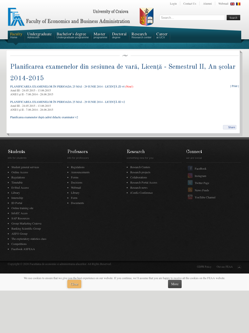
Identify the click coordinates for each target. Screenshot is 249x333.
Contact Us (189, 3)
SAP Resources (20, 218)
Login (173, 3)
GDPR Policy (204, 266)
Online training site (22, 208)
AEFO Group (19, 233)
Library (15, 193)
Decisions (76, 182)
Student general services (25, 167)
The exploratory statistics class (28, 239)
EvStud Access (20, 187)
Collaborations (138, 177)
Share (231, 127)
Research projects (140, 172)
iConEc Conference (141, 193)
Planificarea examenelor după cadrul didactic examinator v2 (44, 117)
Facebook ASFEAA (23, 249)
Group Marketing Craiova (26, 223)
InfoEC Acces (19, 213)
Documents (77, 203)
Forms (75, 177)
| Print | (234, 86)
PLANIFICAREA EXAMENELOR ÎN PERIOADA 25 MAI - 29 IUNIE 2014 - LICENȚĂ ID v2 (67, 102)
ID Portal (16, 203)
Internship (17, 198)
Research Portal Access (143, 182)
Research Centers (140, 167)
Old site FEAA (225, 266)
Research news (139, 187)
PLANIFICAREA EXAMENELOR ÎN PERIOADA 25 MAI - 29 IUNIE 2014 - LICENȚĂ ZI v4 (67, 86)
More (174, 284)
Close (74, 284)
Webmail (223, 3)
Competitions (19, 244)
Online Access (19, 172)
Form (74, 198)
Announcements (80, 172)
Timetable (17, 182)
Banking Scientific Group (26, 228)
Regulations (18, 177)
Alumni (207, 3)
